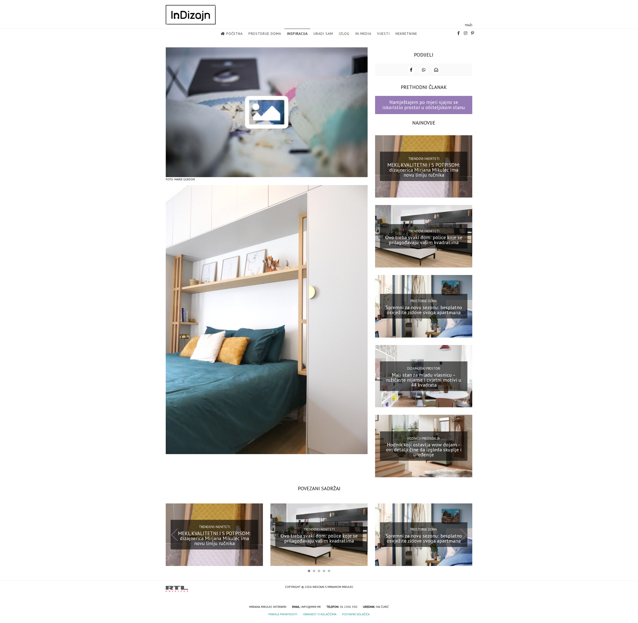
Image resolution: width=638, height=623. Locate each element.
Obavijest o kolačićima (319, 614)
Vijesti (383, 33)
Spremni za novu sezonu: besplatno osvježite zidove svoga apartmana (424, 310)
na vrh (467, 587)
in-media (363, 33)
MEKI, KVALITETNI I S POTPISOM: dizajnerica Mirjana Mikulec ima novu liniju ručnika (423, 170)
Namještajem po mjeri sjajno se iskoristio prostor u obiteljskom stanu (423, 105)
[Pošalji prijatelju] (436, 69)
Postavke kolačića (356, 614)
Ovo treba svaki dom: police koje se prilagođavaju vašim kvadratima (423, 240)
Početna (234, 33)
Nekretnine (406, 33)
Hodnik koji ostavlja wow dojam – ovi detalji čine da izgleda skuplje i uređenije (424, 449)
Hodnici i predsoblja (423, 438)
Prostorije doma (264, 33)
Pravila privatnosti (282, 614)
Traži (468, 25)
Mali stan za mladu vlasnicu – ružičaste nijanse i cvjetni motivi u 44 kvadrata (423, 379)
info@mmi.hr (311, 607)
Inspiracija (297, 33)
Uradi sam (323, 33)
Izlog (344, 33)
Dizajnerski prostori (423, 368)
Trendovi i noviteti (423, 159)
